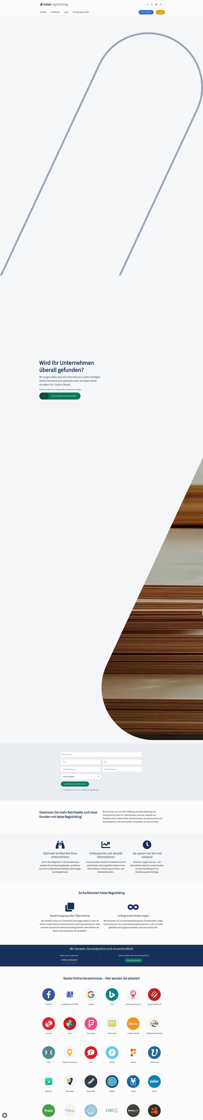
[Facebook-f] (147, 4)
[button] (4, 1115)
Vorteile (43, 12)
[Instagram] (160, 4)
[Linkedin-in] (152, 4)
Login (66, 12)
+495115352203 (69, 960)
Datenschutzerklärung (77, 790)
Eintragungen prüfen (81, 12)
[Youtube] (156, 4)
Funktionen (55, 12)
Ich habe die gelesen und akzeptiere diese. (81, 790)
